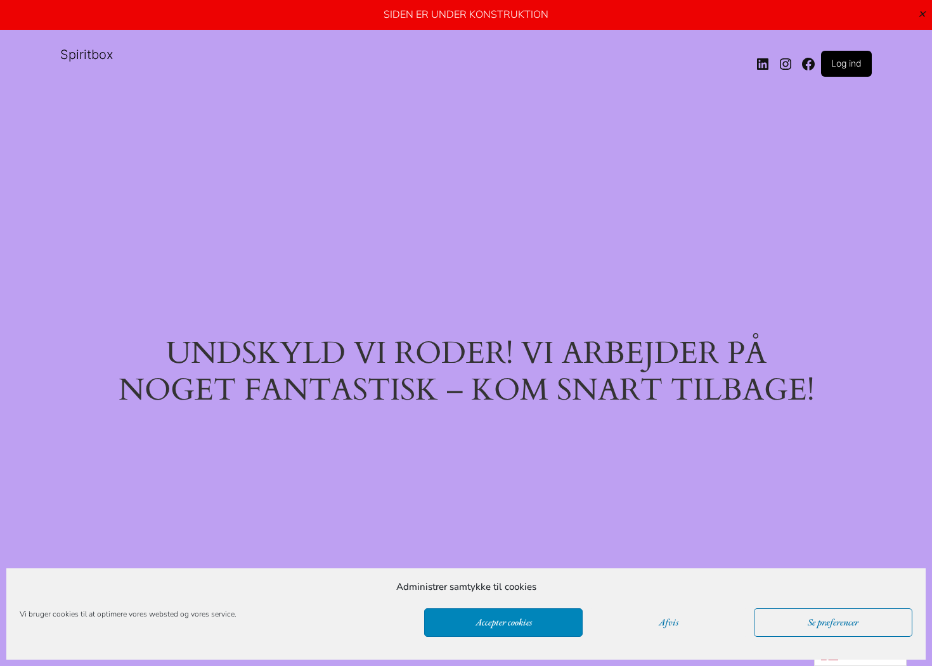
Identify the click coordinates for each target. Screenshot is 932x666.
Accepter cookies (504, 623)
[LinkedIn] (762, 64)
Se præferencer (833, 623)
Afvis (668, 623)
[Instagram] (785, 64)
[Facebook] (808, 64)
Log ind (846, 63)
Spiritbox (86, 54)
